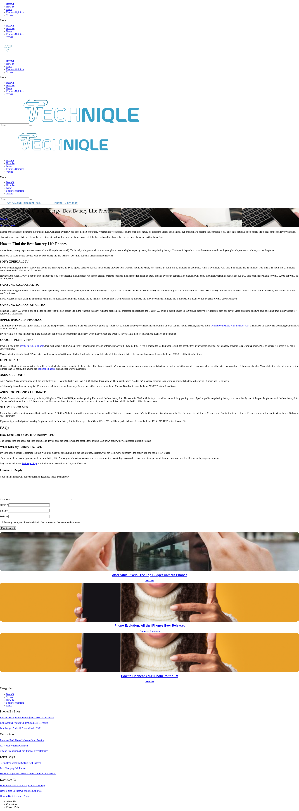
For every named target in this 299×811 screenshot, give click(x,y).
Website (4, 516)
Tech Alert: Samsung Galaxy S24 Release (20, 763)
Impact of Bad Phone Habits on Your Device (22, 740)
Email (4, 510)
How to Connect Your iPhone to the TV (149, 676)
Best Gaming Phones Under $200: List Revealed (24, 723)
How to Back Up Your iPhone (15, 796)
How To (10, 6)
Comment (6, 499)
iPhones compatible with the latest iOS (230, 325)
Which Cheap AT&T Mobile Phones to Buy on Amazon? (28, 773)
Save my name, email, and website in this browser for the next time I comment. (42, 522)
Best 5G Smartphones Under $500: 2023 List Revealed (27, 717)
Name (4, 505)
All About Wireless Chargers (14, 745)
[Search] (30, 125)
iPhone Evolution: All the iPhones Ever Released (149, 625)
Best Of (10, 3)
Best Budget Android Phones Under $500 (20, 728)
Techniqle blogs (29, 463)
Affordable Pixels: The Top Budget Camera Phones (149, 575)
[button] (149, 20)
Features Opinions (15, 12)
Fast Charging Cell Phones (13, 768)
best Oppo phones (46, 368)
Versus (9, 15)
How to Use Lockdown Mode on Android (21, 790)
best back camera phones (32, 346)
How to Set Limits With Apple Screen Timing (22, 785)
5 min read (8, 225)
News (9, 9)
